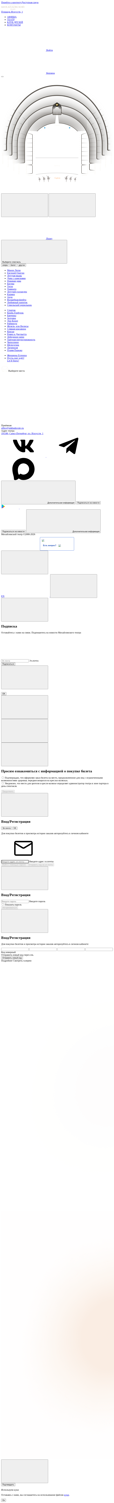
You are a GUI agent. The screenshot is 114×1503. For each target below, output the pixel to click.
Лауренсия (12, 347)
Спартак (11, 310)
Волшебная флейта (16, 299)
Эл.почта (33, 660)
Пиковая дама (14, 281)
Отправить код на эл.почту (40, 865)
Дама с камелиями (16, 278)
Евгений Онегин (15, 273)
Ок (3, 1500)
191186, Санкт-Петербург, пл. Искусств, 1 (22, 433)
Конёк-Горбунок (15, 313)
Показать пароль (13, 904)
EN (2, 596)
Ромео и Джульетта (17, 334)
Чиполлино (13, 342)
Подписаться (8, 664)
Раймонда (12, 323)
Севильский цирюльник (19, 305)
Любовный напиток (17, 302)
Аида (9, 297)
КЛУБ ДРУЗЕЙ (15, 22)
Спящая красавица (16, 329)
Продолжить (8, 791)
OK (3, 694)
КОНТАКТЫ (14, 25)
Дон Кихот (12, 321)
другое (22, 265)
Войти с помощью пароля (14, 865)
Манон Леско (14, 270)
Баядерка (11, 315)
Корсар (10, 331)
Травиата (11, 289)
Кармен (11, 294)
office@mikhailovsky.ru (12, 428)
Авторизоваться (9, 907)
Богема (10, 283)
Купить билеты (54, 420)
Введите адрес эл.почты (41, 861)
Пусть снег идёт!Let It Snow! (15, 359)
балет (13, 265)
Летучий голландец (17, 291)
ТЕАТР (11, 19)
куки (66, 1495)
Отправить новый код (12, 958)
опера (5, 265)
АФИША (12, 17)
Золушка (11, 318)
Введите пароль (37, 901)
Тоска (10, 286)
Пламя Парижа (14, 350)
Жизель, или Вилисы (17, 326)
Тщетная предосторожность (21, 339)
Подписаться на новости (88, 503)
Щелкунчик (13, 345)
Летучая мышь (14, 275)
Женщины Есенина (17, 355)
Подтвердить (8, 1485)
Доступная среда (30, 2)
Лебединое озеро (15, 337)
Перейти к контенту (11, 2)
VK (15, 828)
